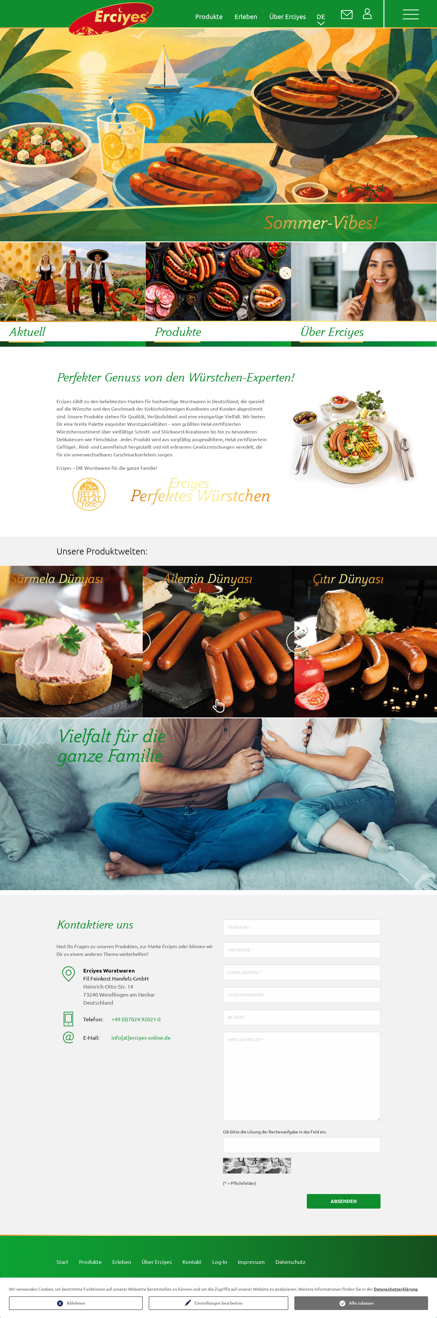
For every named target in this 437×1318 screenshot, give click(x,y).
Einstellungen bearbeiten (218, 1303)
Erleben (121, 1262)
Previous (139, 641)
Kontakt (192, 1262)
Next (297, 641)
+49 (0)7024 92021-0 (136, 1019)
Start (62, 1262)
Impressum (251, 1262)
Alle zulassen (361, 1303)
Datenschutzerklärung (395, 1289)
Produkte (90, 1262)
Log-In (219, 1262)
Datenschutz (290, 1262)
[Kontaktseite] (347, 14)
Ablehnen (76, 1303)
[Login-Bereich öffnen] (367, 13)
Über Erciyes (157, 1262)
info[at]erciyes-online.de (141, 1037)
